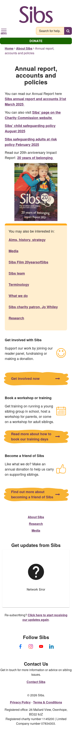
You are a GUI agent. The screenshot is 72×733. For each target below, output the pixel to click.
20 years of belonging (35, 157)
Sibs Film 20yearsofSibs (28, 262)
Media (13, 250)
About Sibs (24, 48)
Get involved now (25, 378)
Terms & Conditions (47, 702)
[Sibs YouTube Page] (41, 646)
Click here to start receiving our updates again (44, 617)
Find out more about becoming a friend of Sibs (32, 494)
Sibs (36, 14)
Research (16, 318)
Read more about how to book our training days (31, 436)
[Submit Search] (68, 31)
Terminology (19, 284)
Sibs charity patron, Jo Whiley (33, 306)
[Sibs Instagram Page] (31, 646)
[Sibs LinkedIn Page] (51, 646)
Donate (36, 41)
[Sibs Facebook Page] (20, 646)
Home (9, 48)
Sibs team (17, 273)
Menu (4, 33)
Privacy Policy (20, 702)
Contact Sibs (36, 682)
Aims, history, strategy (27, 239)
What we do (18, 295)
